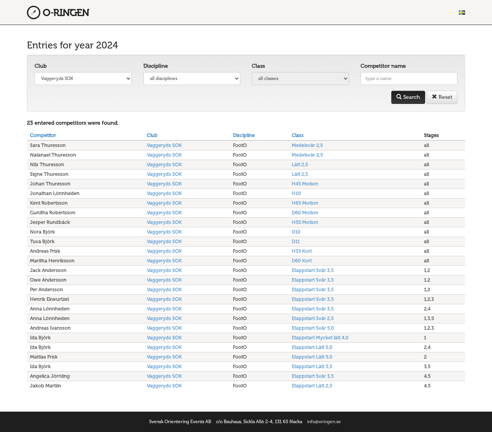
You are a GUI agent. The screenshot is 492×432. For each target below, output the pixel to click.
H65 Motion (305, 203)
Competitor (43, 135)
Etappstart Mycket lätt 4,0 (320, 337)
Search (411, 97)
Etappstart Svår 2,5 (313, 318)
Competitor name (383, 66)
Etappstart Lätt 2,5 (312, 386)
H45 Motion (305, 184)
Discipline (155, 66)
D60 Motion (305, 212)
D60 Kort (302, 261)
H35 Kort (302, 251)
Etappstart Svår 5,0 (313, 328)
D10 (296, 232)
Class (258, 66)
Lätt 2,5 (300, 164)
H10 (296, 193)
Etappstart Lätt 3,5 (312, 366)
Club (41, 66)
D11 (296, 241)
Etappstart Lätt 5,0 (312, 347)
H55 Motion (305, 222)
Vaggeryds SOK (164, 145)
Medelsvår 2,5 (307, 145)
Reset (444, 97)
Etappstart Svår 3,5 (313, 270)
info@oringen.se (324, 421)
